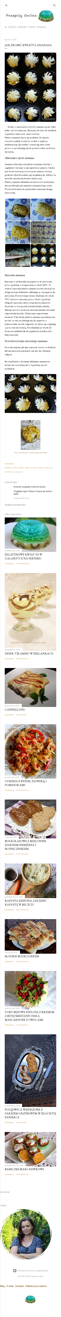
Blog (2, 1286)
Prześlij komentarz (15, 505)
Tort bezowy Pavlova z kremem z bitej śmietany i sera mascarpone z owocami (29, 1016)
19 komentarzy (22, 961)
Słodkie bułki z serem (22, 956)
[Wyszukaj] (54, 5)
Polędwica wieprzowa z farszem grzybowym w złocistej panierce (30, 1113)
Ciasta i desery (17, 27)
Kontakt (19, 1286)
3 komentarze (22, 854)
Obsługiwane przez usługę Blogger (33, 1270)
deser (27, 467)
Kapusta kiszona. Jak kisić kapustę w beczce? (26, 902)
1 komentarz (21, 715)
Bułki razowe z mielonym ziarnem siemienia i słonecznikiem (25, 845)
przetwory (48, 467)
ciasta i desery (18, 467)
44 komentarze (22, 563)
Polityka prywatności (36, 1286)
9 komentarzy (22, 658)
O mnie (10, 1286)
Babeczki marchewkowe (24, 1169)
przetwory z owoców (14, 472)
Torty (32, 27)
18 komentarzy (22, 910)
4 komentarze (22, 1025)
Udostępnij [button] (9, 463)
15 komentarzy (22, 790)
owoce (40, 467)
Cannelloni (15, 709)
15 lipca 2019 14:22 (21, 498)
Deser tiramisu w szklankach (29, 653)
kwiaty (33, 467)
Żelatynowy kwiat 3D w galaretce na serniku (23, 556)
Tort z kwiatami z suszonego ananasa (30, 452)
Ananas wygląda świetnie (27, 486)
